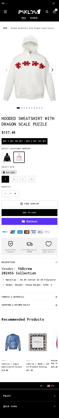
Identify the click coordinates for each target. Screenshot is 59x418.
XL (32, 179)
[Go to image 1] (18, 108)
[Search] (47, 12)
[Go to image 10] (41, 108)
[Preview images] (13, 351)
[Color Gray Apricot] (19, 157)
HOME (5, 28)
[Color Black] (7, 157)
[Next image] (52, 69)
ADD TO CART (29, 212)
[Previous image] (6, 69)
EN (3, 3)
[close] (54, 3)
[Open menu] (5, 11)
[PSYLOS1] (30, 11)
